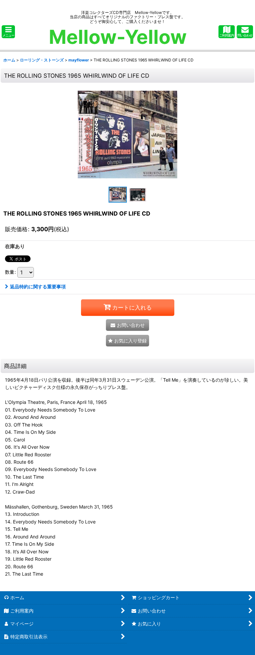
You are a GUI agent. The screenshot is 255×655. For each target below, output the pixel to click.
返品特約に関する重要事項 (38, 286)
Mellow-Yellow (118, 36)
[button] (8, 31)
